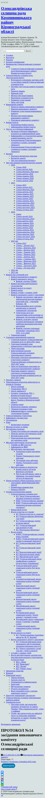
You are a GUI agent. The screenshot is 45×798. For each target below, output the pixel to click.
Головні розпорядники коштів (19, 492)
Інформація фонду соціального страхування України (24, 412)
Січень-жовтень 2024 (25, 234)
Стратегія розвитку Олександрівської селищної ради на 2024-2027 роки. (27, 341)
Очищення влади (13, 702)
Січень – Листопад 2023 (26, 266)
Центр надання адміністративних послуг (23, 481)
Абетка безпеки (17, 678)
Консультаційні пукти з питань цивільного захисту (24, 692)
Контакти (10, 57)
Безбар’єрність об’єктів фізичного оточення (26, 470)
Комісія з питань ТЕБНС (26, 281)
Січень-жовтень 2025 (25, 205)
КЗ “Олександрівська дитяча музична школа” (28, 522)
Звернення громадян (15, 671)
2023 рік (14, 241)
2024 (13, 212)
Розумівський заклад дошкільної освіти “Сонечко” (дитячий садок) (30, 621)
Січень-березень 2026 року (27, 172)
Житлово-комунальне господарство (21, 442)
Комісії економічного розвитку (24, 277)
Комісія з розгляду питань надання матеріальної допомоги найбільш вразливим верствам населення (29, 322)
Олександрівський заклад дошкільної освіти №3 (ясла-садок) (28, 568)
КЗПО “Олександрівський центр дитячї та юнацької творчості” (30, 540)
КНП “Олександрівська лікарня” (30, 501)
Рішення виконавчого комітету (24, 109)
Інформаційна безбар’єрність (23, 127)
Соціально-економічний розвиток (20, 337)
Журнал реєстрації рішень (22, 96)
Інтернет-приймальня (15, 62)
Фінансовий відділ (19, 510)
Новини (9, 60)
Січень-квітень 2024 (24, 221)
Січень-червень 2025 (25, 196)
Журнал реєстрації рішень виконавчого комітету (22, 117)
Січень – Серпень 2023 (26, 259)
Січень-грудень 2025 (25, 210)
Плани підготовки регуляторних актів (27, 431)
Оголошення (11, 420)
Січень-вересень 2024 (25, 232)
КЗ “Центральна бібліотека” (28, 530)
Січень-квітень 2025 (24, 192)
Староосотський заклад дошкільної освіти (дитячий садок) (28, 628)
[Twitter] (22, 774)
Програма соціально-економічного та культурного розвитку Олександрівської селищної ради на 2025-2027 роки (27, 360)
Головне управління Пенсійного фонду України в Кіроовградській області (25, 400)
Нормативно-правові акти (22, 487)
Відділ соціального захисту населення (27, 639)
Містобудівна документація (22, 449)
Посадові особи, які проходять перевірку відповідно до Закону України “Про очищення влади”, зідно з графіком (27, 707)
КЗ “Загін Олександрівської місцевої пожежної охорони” (28, 497)
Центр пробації (17, 387)
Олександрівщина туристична (19, 416)
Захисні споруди (18, 680)
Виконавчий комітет (14, 104)
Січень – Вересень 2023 (26, 261)
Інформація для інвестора (17, 418)
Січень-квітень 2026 (24, 174)
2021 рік (14, 272)
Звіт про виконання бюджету (23, 160)
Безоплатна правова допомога (24, 407)
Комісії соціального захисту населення (27, 295)
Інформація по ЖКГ (19, 447)
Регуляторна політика (15, 429)
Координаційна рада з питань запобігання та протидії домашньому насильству (28, 308)
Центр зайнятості (18, 391)
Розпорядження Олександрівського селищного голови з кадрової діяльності (26, 142)
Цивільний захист (13, 675)
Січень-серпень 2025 (25, 201)
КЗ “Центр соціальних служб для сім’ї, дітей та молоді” (28, 649)
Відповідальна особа (19, 436)
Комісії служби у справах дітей (24, 292)
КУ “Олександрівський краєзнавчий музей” (26, 526)
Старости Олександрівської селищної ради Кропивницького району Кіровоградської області (27, 71)
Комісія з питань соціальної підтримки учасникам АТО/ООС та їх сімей (28, 330)
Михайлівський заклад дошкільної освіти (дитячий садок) (28, 608)
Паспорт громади (13, 380)
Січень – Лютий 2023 (25, 245)
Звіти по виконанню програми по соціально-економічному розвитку (25, 367)
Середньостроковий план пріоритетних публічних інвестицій (26, 345)
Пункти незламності (19, 689)
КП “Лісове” (21, 666)
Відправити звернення (10, 724)
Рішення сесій (17, 93)
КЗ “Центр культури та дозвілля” (30, 514)
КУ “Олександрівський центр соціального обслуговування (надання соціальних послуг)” (29, 644)
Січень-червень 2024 (25, 225)
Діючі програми (17, 348)
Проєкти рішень (18, 91)
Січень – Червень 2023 (25, 254)
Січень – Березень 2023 (26, 248)
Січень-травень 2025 (25, 194)
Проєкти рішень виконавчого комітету (27, 107)
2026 (13, 165)
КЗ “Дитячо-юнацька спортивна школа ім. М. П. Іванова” (30, 636)
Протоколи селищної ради (22, 98)
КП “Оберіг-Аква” (24, 669)
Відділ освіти (16, 532)
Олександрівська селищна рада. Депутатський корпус (19, 76)
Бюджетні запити (18, 158)
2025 (13, 183)
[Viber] (22, 779)
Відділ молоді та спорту (21, 633)
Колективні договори (20, 425)
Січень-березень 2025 (25, 190)
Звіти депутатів (17, 102)
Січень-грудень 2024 (25, 239)
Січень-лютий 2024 (24, 216)
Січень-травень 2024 (25, 223)
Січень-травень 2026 (25, 176)
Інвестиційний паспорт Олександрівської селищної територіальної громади (22, 353)
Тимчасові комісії (18, 335)
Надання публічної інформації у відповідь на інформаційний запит (25, 132)
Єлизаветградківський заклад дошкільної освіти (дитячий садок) (28, 581)
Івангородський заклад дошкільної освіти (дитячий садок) (28, 588)
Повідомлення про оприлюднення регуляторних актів (25, 439)
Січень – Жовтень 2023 (26, 263)
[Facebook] (22, 772)
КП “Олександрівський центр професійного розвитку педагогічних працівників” (29, 561)
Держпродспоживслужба (21, 409)
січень (18, 214)
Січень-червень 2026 (25, 178)
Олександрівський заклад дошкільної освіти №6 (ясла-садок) (28, 574)
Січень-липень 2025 (24, 198)
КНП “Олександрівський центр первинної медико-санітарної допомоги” (29, 505)
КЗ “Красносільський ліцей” (28, 554)
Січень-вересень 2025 (25, 203)
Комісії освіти (17, 290)
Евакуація (15, 684)
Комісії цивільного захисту (22, 279)
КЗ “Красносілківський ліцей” (29, 552)
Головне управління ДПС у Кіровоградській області (22, 394)
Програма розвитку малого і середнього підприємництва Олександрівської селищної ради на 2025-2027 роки (26, 374)
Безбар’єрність (12, 122)
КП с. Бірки (21, 662)
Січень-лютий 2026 (24, 169)
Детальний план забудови (27, 460)
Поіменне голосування (20, 100)
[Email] (22, 777)
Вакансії (9, 673)
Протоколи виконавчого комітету (25, 120)
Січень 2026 (21, 167)
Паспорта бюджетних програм (24, 156)
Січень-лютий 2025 (24, 187)
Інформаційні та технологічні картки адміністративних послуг (26, 137)
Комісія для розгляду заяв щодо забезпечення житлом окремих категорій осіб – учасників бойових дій (29, 300)
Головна (9, 55)
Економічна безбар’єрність (22, 125)
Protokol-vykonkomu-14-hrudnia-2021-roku (18, 762)
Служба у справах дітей (21, 653)
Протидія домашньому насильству (20, 695)
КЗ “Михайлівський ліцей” (27, 557)
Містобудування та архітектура (24, 467)
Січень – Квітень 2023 (25, 250)
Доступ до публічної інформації (19, 129)
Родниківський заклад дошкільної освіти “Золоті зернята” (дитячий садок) (27, 615)
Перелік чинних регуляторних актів (26, 434)
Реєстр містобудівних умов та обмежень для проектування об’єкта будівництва (28, 476)
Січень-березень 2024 (25, 219)
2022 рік (14, 270)
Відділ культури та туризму (22, 512)
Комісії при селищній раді (17, 275)
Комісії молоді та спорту (21, 288)
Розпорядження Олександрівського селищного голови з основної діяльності (26, 149)
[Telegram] (22, 782)
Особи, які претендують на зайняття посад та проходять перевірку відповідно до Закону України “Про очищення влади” (26, 716)
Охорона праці (17, 404)
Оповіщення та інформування (23, 682)
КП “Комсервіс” (23, 664)
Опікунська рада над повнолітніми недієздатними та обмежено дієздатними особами (29, 315)
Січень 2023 (21, 243)
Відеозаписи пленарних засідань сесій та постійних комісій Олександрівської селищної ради (27, 82)
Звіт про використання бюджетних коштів (24, 163)
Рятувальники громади (20, 686)
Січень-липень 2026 (24, 181)
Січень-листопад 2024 (25, 237)
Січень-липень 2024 (24, 228)
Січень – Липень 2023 (25, 257)
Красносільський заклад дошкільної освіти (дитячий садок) (28, 601)
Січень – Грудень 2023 (25, 268)
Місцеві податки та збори (17, 427)
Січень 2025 (21, 185)
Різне (8, 422)
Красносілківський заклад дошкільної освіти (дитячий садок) (28, 594)
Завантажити (8, 766)
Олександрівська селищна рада (24, 494)
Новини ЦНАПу (18, 489)
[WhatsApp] (22, 784)
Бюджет (9, 154)
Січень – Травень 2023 (25, 252)
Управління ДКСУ (19, 389)
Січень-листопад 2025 (25, 207)
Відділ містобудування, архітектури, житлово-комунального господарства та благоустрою (27, 657)
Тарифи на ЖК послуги (21, 445)
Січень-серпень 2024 (25, 230)
